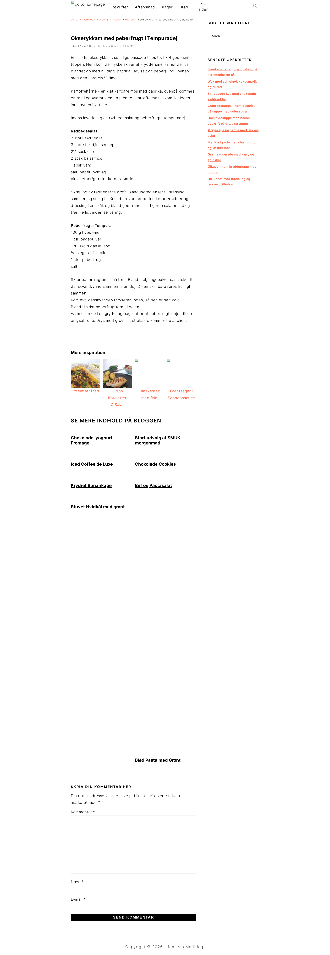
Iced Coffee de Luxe (92, 464)
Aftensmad (145, 7)
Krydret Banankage (91, 485)
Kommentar (83, 812)
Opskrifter (118, 7)
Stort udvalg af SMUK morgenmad (157, 440)
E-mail (78, 899)
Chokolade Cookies (155, 464)
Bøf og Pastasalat (153, 485)
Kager (167, 7)
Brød (183, 7)
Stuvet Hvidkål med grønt (98, 506)
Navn (77, 881)
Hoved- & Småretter (109, 19)
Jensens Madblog (82, 19)
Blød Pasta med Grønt (158, 760)
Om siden (204, 7)
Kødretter (131, 19)
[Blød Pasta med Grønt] (165, 754)
